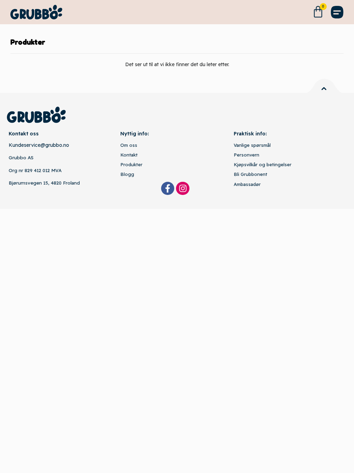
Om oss (128, 145)
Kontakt (129, 155)
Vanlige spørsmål (252, 145)
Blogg (127, 174)
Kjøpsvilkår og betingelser (262, 164)
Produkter (131, 164)
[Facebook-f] (167, 188)
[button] (337, 12)
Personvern (246, 155)
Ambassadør (247, 184)
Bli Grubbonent (250, 174)
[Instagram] (182, 188)
